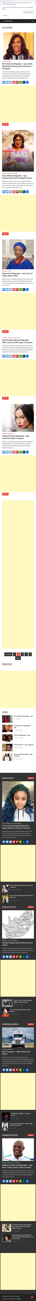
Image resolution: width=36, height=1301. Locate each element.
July (12, 823)
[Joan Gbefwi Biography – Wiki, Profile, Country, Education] (5, 1123)
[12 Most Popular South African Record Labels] (18, 939)
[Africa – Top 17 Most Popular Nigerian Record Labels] (7, 1000)
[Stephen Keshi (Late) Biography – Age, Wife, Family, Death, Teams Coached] (18, 1161)
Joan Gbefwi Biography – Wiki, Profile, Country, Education (21, 1124)
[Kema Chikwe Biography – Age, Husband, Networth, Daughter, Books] (18, 151)
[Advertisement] (18, 103)
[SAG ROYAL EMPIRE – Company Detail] (6, 1113)
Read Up (5, 124)
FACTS (3, 823)
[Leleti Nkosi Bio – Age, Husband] (7, 745)
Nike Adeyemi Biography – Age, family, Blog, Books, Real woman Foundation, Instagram (17, 66)
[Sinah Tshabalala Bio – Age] (7, 735)
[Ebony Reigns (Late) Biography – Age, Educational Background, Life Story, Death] (6, 1235)
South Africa (16, 337)
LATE (14, 1162)
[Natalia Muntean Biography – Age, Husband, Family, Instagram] (18, 418)
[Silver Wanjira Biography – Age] (7, 716)
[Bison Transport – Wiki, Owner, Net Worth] (18, 1048)
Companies (10, 1049)
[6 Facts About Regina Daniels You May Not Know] (5, 895)
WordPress (12, 1299)
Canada (4, 1049)
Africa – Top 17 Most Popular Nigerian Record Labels (23, 1001)
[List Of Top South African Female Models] (5, 1010)
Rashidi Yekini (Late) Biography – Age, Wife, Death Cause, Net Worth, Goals (22, 1226)
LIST (8, 940)
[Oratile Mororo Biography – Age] (7, 726)
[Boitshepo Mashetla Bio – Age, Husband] (7, 754)
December (4, 337)
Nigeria (9, 61)
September (15, 173)
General (4, 61)
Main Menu (9, 21)
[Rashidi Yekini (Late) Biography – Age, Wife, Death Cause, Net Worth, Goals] (6, 1225)
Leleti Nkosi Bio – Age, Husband (23, 744)
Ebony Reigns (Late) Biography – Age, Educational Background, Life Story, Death (23, 1236)
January (9, 1162)
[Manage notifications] (32, 1297)
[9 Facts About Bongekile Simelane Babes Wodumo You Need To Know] (18, 822)
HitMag (19, 1299)
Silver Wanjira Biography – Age (23, 716)
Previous (8, 654)
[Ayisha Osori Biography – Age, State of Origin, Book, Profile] (18, 255)
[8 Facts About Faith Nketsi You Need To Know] (5, 885)
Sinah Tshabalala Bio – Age (22, 735)
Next (18, 658)
